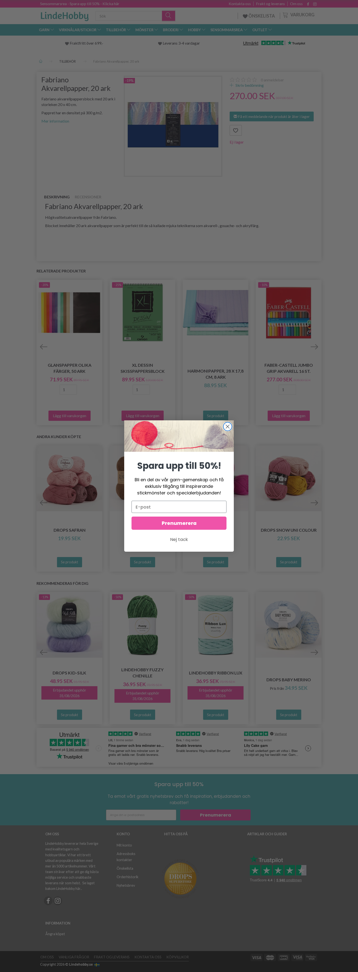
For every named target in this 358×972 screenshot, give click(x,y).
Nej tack (179, 539)
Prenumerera (179, 523)
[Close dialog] (227, 426)
